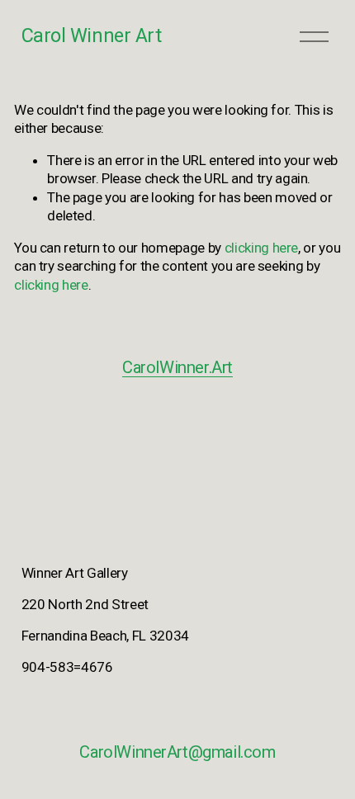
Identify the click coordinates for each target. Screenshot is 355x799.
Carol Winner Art (91, 35)
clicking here (262, 247)
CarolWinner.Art (177, 367)
